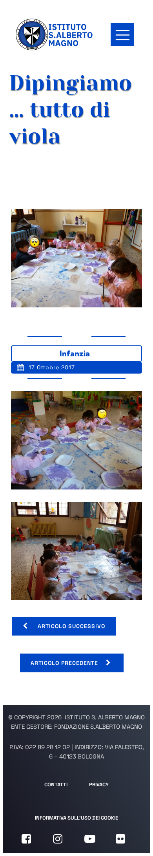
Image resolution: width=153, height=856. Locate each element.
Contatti (55, 784)
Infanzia (75, 353)
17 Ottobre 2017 (52, 367)
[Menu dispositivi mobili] (122, 34)
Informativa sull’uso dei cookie (76, 817)
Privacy (99, 784)
